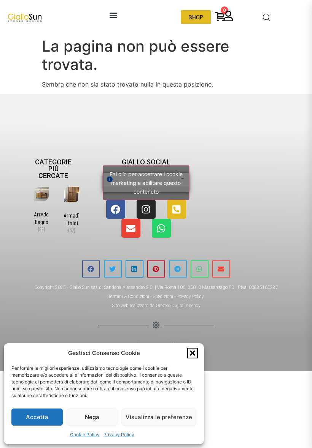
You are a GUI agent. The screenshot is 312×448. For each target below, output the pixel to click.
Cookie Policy (85, 434)
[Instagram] (146, 209)
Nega (92, 417)
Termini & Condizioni (128, 296)
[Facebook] (115, 209)
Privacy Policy (118, 434)
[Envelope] (130, 228)
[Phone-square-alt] (176, 209)
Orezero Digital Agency (178, 305)
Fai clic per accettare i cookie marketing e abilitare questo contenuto (146, 183)
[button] (192, 353)
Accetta (37, 417)
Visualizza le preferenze (159, 417)
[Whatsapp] (161, 228)
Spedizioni (163, 296)
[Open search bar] (267, 17)
